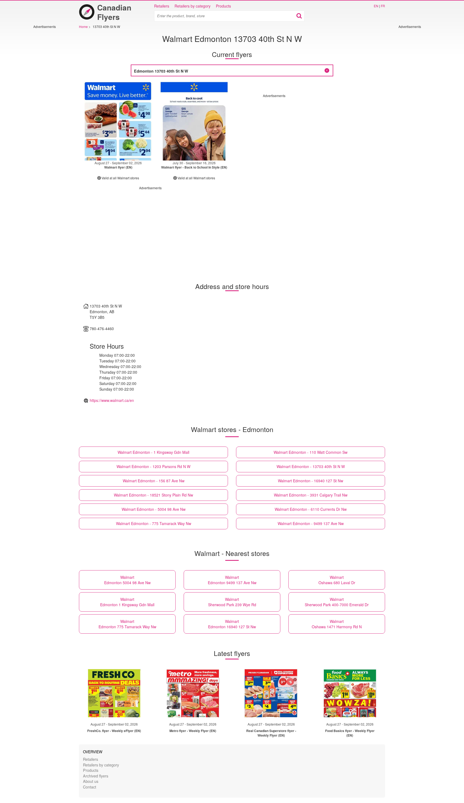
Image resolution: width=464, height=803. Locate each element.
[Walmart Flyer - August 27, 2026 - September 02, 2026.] (118, 121)
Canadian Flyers (114, 12)
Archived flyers (95, 776)
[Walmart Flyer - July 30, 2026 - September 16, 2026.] (194, 121)
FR (383, 5)
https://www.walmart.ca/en (112, 400)
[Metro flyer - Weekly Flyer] (193, 693)
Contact (89, 787)
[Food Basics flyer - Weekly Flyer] (350, 693)
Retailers (161, 6)
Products (223, 6)
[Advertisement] (49, 109)
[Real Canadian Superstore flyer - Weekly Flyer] (271, 693)
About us (90, 781)
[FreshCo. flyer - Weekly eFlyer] (114, 693)
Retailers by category (193, 6)
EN (376, 5)
